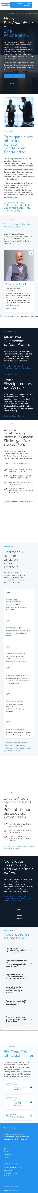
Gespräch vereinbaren (14, 76)
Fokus (6, 1157)
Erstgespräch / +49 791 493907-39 (23, 4)
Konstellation (8, 1154)
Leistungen (10, 83)
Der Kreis (7, 1152)
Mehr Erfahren (11, 308)
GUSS (6, 1149)
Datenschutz (14, 1190)
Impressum (7, 1190)
